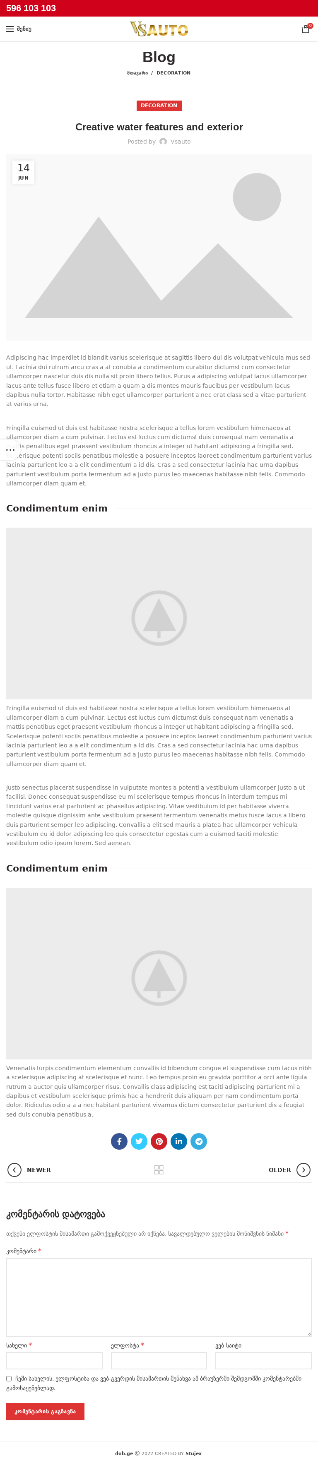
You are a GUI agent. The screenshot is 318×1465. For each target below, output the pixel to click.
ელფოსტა (127, 1345)
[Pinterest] (159, 1141)
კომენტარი (23, 1251)
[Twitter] (139, 1141)
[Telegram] (198, 1141)
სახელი (19, 1345)
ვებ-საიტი (228, 1345)
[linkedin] (179, 1141)
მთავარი (137, 73)
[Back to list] (159, 1170)
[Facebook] (119, 1141)
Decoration (174, 73)
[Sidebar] (10, 450)
